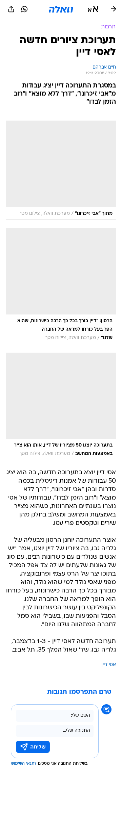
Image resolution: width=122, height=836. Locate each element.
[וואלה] (61, 9)
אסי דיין (108, 665)
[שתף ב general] (11, 9)
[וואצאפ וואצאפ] (24, 9)
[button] (93, 9)
